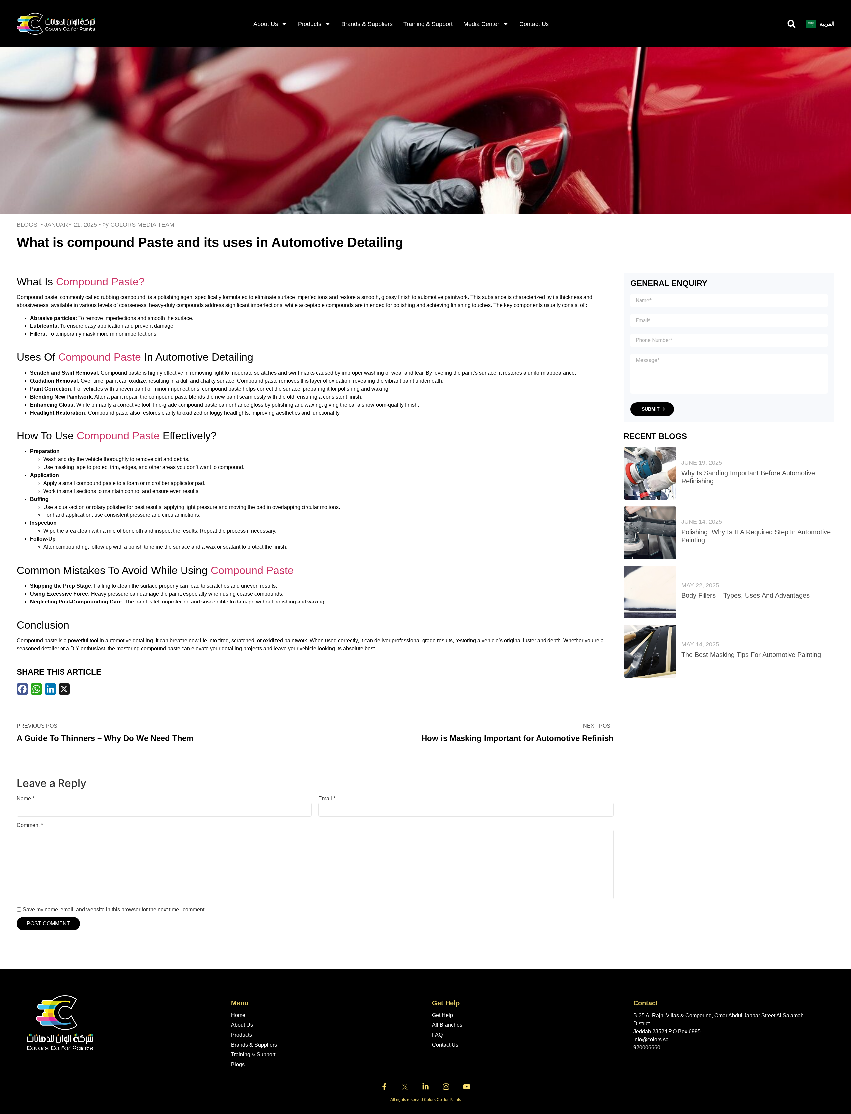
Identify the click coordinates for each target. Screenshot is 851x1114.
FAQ (437, 1035)
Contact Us (534, 24)
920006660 (646, 1047)
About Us (242, 1025)
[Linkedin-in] (425, 1086)
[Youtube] (466, 1086)
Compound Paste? (100, 282)
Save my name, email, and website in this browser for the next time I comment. (114, 909)
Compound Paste (99, 357)
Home (238, 1015)
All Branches (447, 1025)
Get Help (442, 1015)
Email (326, 798)
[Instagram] (446, 1086)
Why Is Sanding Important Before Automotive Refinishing (748, 477)
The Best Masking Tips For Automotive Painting (751, 654)
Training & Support (428, 24)
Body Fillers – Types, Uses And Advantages (745, 595)
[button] (791, 24)
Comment (30, 825)
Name (25, 798)
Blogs (238, 1064)
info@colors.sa (651, 1039)
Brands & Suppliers (367, 24)
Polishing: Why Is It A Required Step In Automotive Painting (756, 536)
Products (309, 24)
